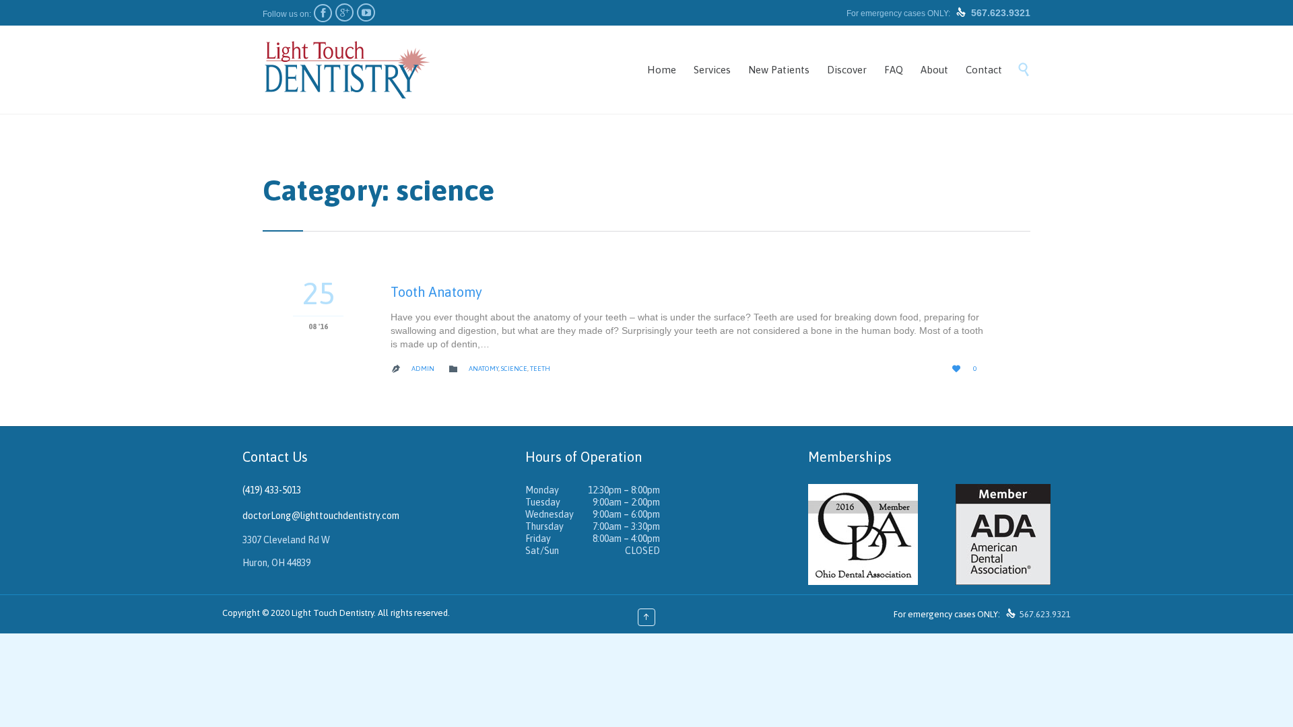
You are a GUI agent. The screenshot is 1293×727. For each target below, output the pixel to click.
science (514, 368)
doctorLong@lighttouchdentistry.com (320, 515)
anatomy (483, 368)
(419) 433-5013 (271, 490)
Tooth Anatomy (436, 292)
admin (422, 368)
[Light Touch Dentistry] (347, 69)
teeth (540, 368)
